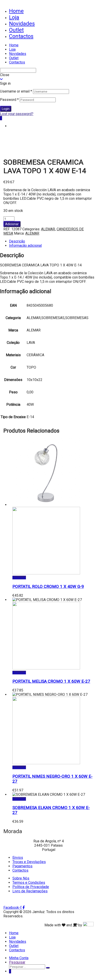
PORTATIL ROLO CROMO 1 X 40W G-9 (48, 586)
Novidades (22, 23)
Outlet (16, 30)
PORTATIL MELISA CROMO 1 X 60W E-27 (51, 681)
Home (16, 11)
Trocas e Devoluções (29, 862)
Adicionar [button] (19, 577)
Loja (14, 17)
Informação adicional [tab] (25, 245)
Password (9, 99)
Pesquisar (17, 962)
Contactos (21, 36)
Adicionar (12, 224)
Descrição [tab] (17, 241)
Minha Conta (18, 958)
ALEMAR (48, 229)
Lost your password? (16, 114)
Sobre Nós (20, 878)
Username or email (16, 91)
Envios (17, 857)
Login (5, 109)
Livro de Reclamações (30, 891)
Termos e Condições (28, 882)
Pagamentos (22, 866)
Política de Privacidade (30, 887)
